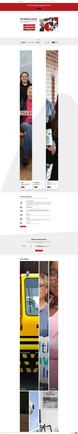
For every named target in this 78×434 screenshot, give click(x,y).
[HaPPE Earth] (43, 326)
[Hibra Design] (29, 326)
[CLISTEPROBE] (53, 326)
